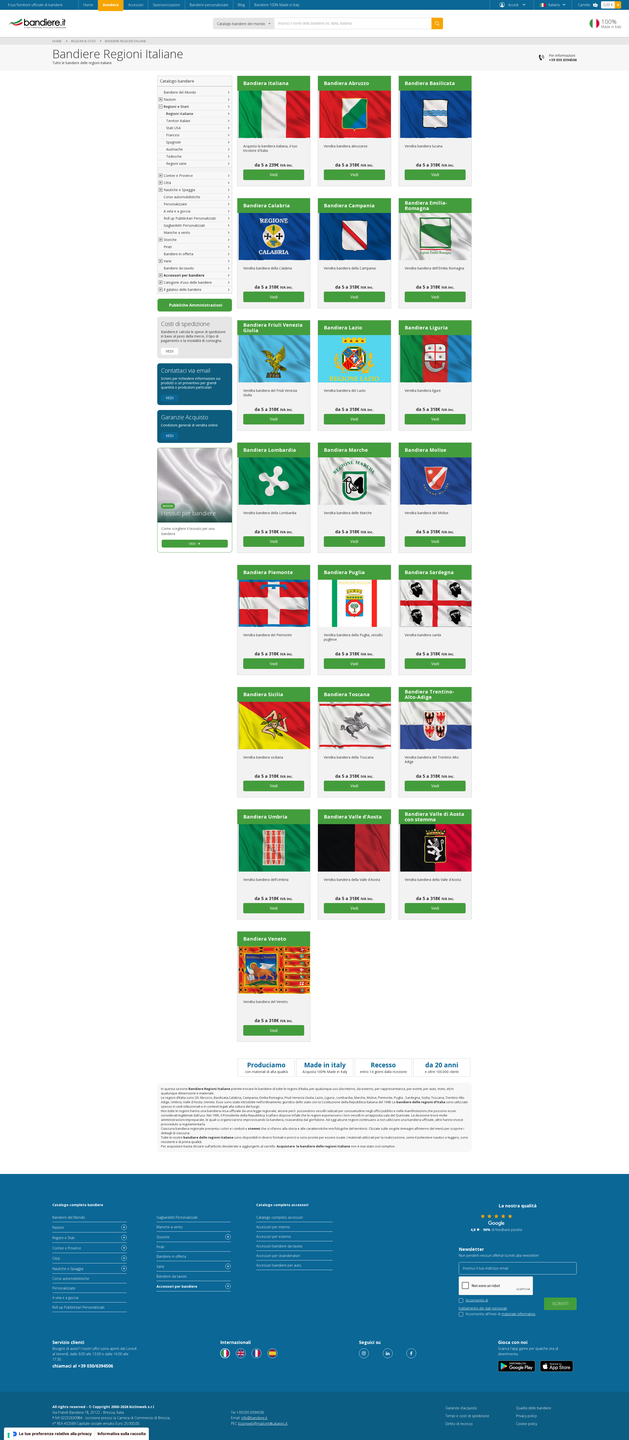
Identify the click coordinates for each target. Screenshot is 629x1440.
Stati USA (173, 128)
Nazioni (58, 1227)
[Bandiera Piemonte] (273, 603)
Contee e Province (66, 1248)
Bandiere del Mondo (180, 92)
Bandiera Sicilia (263, 694)
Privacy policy (526, 1415)
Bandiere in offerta (178, 254)
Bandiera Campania (349, 205)
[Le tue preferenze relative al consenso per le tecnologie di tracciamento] (8, 1435)
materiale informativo (518, 1314)
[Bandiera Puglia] (354, 603)
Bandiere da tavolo (179, 268)
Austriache (174, 149)
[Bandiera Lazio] (354, 358)
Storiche (163, 1237)
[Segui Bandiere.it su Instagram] (364, 1353)
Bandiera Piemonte (268, 572)
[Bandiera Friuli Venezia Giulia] (273, 358)
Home (88, 4)
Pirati (168, 246)
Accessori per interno (273, 1227)
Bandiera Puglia (344, 572)
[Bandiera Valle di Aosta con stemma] (435, 848)
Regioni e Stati (63, 1237)
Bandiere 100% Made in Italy (276, 4)
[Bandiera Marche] (354, 481)
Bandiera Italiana (266, 83)
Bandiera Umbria (265, 816)
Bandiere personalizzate (209, 4)
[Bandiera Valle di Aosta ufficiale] (354, 848)
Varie (160, 1266)
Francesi (172, 135)
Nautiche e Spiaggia (67, 1268)
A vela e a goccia (177, 211)
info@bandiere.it (254, 1417)
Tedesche (174, 156)
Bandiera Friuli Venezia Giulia (273, 328)
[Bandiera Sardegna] (435, 603)
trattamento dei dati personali (483, 1308)
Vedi (169, 351)
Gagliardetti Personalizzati (184, 225)
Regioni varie (176, 163)
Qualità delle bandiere (533, 1408)
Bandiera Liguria (426, 327)
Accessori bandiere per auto (278, 1265)
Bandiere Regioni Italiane (125, 41)
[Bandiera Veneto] (273, 970)
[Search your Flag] (437, 23)
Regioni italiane (179, 113)
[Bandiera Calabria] (273, 236)
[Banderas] (272, 1353)
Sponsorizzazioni (166, 4)
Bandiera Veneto (264, 938)
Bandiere (111, 4)
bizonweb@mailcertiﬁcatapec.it (262, 1423)
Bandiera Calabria (266, 205)
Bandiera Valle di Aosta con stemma (434, 817)
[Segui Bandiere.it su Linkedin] (388, 1353)
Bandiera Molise (425, 450)
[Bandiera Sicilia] (273, 725)
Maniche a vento (177, 232)
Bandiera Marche (346, 450)
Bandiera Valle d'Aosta (353, 816)
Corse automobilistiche (182, 197)
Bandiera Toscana (347, 694)
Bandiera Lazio (343, 327)
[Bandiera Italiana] (273, 114)
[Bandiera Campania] (354, 236)
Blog (241, 4)
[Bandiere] (225, 1353)
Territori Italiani (178, 120)
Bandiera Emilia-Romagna (426, 205)
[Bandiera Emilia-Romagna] (435, 236)
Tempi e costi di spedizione (467, 1415)
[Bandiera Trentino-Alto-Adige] (435, 725)
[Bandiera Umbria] (273, 848)
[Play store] (516, 1366)
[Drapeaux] (256, 1353)
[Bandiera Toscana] (354, 725)
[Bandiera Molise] (435, 481)
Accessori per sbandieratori (278, 1255)
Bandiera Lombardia (269, 450)
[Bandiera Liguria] (435, 358)
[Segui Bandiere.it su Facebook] (411, 1353)
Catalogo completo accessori (282, 1204)
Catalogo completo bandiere (77, 1204)
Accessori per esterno (273, 1236)
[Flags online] (241, 1353)
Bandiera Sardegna (429, 572)
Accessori (135, 4)
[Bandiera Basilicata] (435, 114)
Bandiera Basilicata (430, 83)
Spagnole (173, 142)
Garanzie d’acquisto (461, 1408)
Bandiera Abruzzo (346, 83)
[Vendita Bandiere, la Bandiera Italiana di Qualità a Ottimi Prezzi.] (37, 23)
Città (56, 1258)
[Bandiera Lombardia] (273, 481)
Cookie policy (526, 1423)
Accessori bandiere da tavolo (279, 1246)
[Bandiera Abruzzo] (354, 114)
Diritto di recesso (459, 1423)
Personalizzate (175, 204)
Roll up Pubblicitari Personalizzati (190, 218)
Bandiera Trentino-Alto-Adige (429, 694)
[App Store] (556, 1366)
